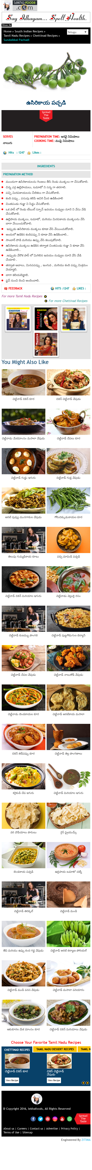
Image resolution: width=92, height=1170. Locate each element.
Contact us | (37, 1128)
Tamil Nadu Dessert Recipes (55, 1049)
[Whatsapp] (69, 1118)
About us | (9, 1128)
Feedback (15, 288)
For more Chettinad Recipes (67, 301)
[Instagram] (55, 1118)
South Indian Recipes (29, 31)
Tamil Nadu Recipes (17, 35)
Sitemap (27, 1132)
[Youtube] (62, 1118)
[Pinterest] (47, 1118)
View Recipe (12, 1080)
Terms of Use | (12, 1132)
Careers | (23, 1128)
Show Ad (6, 25)
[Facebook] (33, 1118)
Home (8, 31)
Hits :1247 (62, 288)
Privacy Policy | (70, 1128)
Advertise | (53, 1128)
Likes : (81, 288)
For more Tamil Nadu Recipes (22, 296)
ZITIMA (86, 1140)
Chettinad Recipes (46, 35)
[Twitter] (40, 1118)
